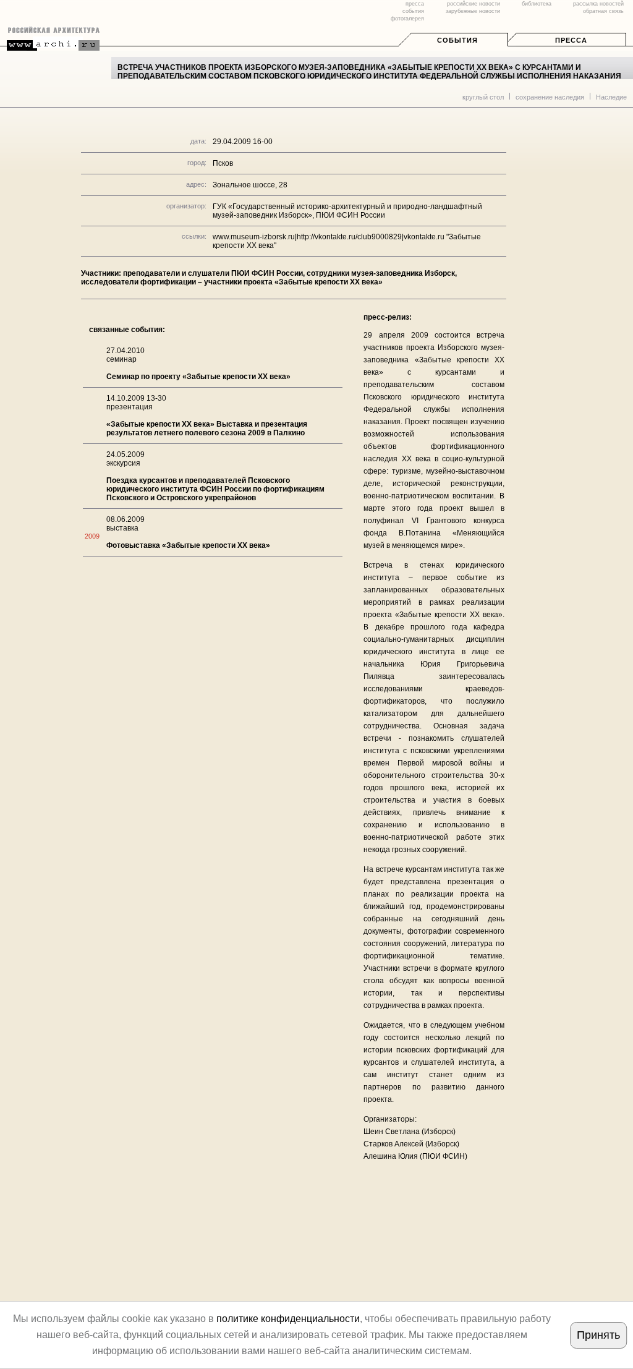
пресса (415, 4)
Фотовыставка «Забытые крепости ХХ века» (188, 545)
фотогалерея (407, 18)
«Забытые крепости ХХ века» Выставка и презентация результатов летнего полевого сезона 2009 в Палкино (206, 428)
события (413, 11)
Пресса (571, 40)
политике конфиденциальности (288, 1318)
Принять (598, 1335)
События (457, 40)
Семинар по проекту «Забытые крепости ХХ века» (198, 376)
